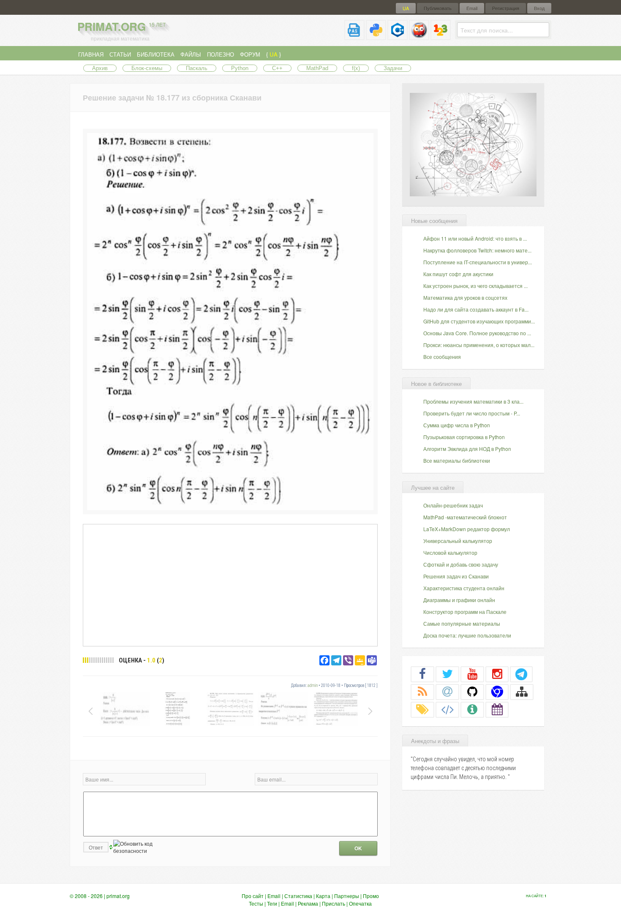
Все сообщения (442, 356)
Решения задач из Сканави (456, 576)
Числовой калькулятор (450, 552)
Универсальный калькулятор (457, 540)
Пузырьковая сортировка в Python (464, 436)
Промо (371, 895)
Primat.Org (121, 26)
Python (239, 68)
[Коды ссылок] (447, 709)
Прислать (333, 903)
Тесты (256, 903)
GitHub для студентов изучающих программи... (479, 321)
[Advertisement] (230, 585)
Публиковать (438, 8)
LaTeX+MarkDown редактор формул (466, 528)
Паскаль (196, 68)
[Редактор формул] (440, 36)
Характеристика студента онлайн (463, 588)
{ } (273, 54)
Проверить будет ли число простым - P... (471, 413)
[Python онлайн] (376, 36)
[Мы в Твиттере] (447, 673)
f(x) (356, 68)
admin (313, 685)
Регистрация (505, 8)
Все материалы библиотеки (456, 460)
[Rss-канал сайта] (422, 691)
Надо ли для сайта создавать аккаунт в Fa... (475, 309)
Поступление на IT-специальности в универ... (477, 262)
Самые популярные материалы (461, 623)
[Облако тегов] (422, 709)
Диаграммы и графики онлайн (459, 599)
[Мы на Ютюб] (472, 673)
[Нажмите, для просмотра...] (230, 508)
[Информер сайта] (472, 709)
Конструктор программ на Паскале (465, 611)
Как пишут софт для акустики (458, 273)
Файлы (190, 54)
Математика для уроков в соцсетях (465, 297)
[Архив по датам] (497, 709)
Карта (323, 895)
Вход (539, 8)
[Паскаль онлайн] (354, 36)
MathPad (317, 68)
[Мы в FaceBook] (422, 673)
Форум (250, 54)
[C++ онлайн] (397, 36)
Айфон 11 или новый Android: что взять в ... (475, 238)
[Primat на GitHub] (472, 691)
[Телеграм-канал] (521, 673)
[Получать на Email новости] (447, 691)
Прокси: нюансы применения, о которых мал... (478, 344)
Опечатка (360, 903)
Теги (272, 903)
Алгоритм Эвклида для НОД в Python (467, 448)
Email (471, 8)
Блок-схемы (146, 68)
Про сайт (253, 895)
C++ (277, 68)
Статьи (120, 54)
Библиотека (155, 54)
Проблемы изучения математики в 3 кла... (473, 401)
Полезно (220, 54)
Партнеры (346, 895)
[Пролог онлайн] (419, 36)
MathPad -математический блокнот (465, 517)
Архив (100, 68)
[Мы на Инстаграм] (497, 673)
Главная (91, 54)
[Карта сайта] (522, 691)
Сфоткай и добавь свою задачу (460, 564)
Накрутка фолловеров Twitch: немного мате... (477, 250)
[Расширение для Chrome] (497, 691)
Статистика (298, 895)
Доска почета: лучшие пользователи (467, 635)
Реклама (308, 903)
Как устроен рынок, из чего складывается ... (475, 285)
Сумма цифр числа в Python (456, 425)
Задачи (393, 68)
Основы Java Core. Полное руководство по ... (477, 333)
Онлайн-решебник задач (453, 505)
